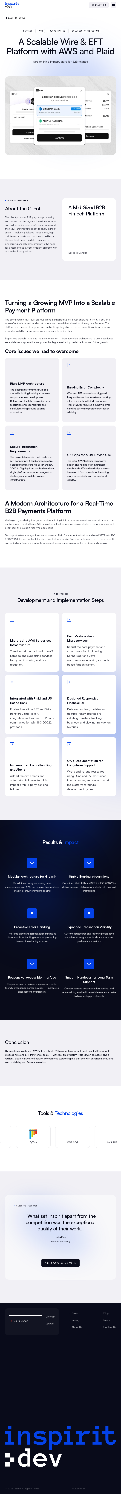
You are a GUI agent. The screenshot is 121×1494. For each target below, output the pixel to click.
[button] (113, 5)
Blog (106, 1313)
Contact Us (109, 1327)
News (106, 1320)
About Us (77, 1327)
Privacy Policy (78, 1488)
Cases (75, 1313)
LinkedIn (50, 1316)
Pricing (75, 1320)
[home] (12, 5)
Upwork (50, 1323)
